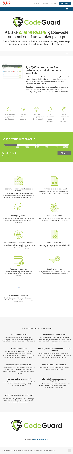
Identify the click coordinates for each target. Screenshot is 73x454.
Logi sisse (45, 3)
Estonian (36, 3)
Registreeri (53, 3)
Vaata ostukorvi (65, 3)
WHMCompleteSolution (40, 439)
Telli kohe (64, 153)
